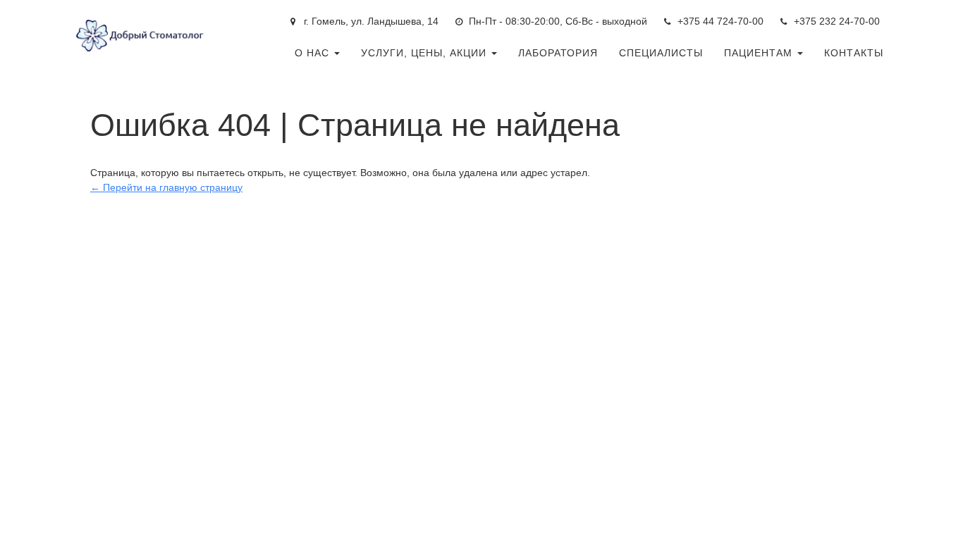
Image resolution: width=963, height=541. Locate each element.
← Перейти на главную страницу (166, 187)
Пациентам (760, 52)
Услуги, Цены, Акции (425, 52)
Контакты (853, 52)
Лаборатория (558, 52)
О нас (314, 52)
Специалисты (661, 52)
